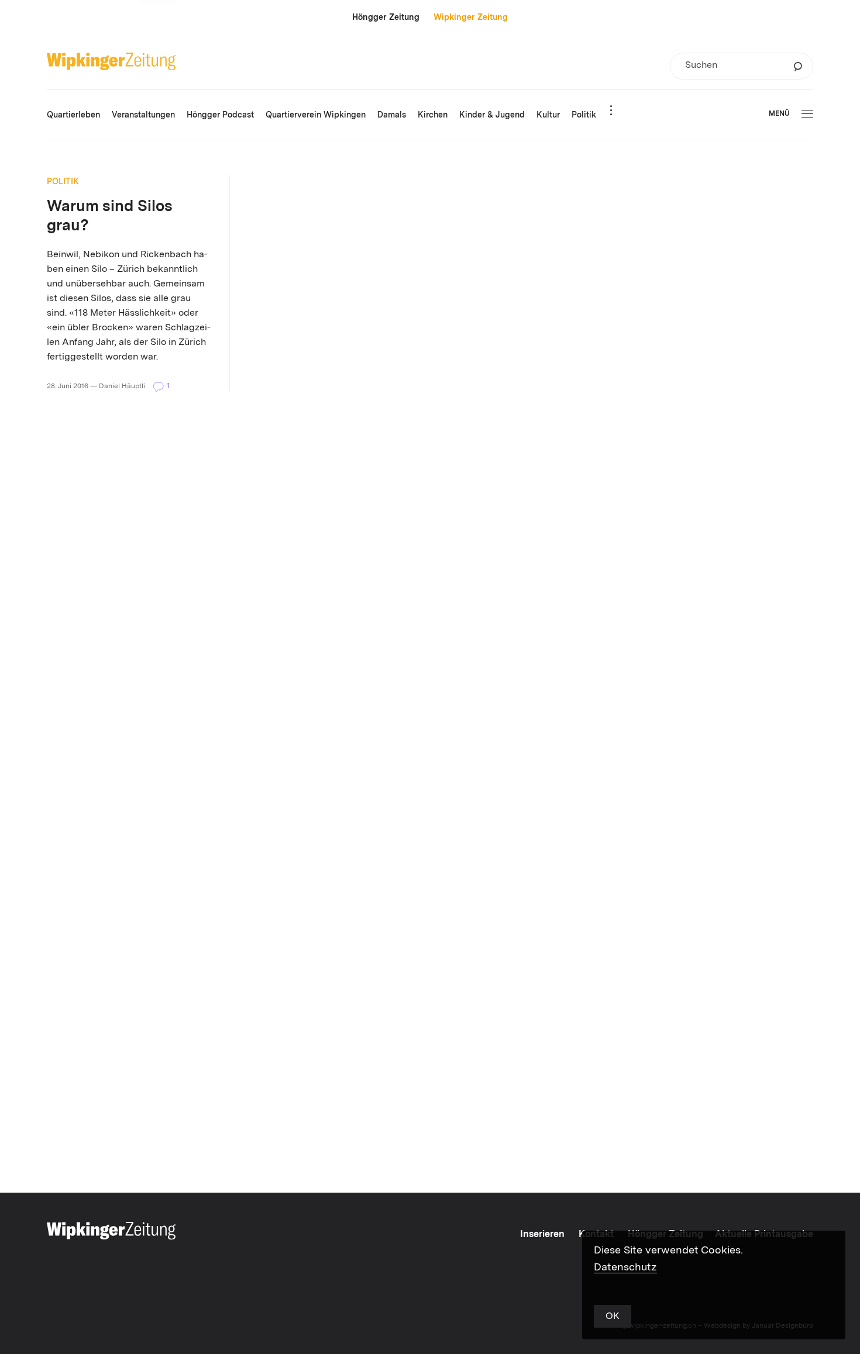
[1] (159, 385)
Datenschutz (625, 1267)
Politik (63, 182)
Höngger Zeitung (385, 17)
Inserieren (542, 1234)
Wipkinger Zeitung (471, 17)
